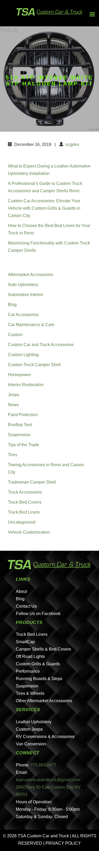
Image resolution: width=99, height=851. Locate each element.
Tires (12, 454)
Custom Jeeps (29, 729)
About (21, 591)
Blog (12, 304)
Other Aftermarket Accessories (44, 700)
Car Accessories (23, 314)
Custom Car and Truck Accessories (41, 344)
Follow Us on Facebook (38, 613)
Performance (28, 671)
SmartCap (25, 642)
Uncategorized (21, 522)
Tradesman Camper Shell (32, 482)
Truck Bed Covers (24, 502)
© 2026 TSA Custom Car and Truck (36, 836)
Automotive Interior (25, 294)
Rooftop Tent (20, 424)
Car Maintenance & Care (31, 324)
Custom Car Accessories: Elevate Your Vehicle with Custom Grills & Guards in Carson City (44, 208)
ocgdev (72, 144)
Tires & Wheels (30, 693)
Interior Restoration (26, 384)
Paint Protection (23, 414)
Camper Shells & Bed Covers (43, 649)
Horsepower (19, 374)
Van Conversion (31, 744)
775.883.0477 (43, 765)
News (13, 404)
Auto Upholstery (23, 284)
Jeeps (13, 394)
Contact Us (26, 606)
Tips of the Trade (23, 444)
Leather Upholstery (33, 722)
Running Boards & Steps (39, 678)
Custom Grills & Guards (38, 664)
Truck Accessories (25, 492)
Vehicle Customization (29, 532)
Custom (15, 334)
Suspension (19, 434)
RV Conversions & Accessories (45, 736)
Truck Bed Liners (24, 512)
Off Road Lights (30, 656)
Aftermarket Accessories (30, 274)
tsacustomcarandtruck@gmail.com (48, 780)
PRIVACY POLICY (63, 843)
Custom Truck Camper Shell (34, 364)
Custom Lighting (23, 354)
